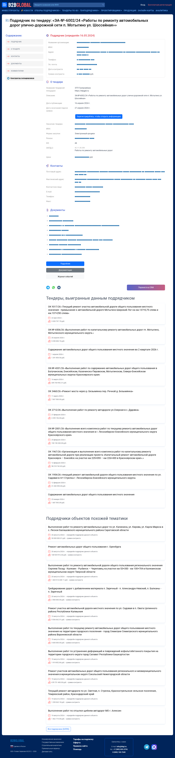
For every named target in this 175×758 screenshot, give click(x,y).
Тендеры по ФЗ (70, 10)
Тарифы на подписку (83, 739)
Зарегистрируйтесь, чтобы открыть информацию (99, 116)
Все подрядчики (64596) (58, 729)
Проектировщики (110, 10)
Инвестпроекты (10, 10)
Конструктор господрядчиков (22, 78)
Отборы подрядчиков (47, 10)
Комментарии (17, 71)
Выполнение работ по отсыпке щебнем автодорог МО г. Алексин (84, 710)
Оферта (76, 742)
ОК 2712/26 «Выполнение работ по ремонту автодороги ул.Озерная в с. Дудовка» (93, 409)
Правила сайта (80, 746)
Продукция (130, 10)
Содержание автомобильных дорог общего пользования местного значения (91, 494)
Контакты (15, 56)
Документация (65, 270)
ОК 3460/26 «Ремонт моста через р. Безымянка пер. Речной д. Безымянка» (90, 391)
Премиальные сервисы (51, 748)
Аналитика (162, 10)
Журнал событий (65, 276)
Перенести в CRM (146, 287)
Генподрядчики (89, 10)
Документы (16, 64)
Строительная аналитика (52, 745)
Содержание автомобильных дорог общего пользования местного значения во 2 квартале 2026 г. (103, 349)
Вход (143, 5)
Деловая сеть (47, 752)
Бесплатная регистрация (160, 5)
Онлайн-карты (146, 10)
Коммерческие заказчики (51, 739)
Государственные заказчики (53, 742)
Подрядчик (16, 42)
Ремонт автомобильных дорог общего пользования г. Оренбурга (84, 546)
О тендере (15, 49)
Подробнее (65, 264)
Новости (28, 10)
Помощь (77, 749)
